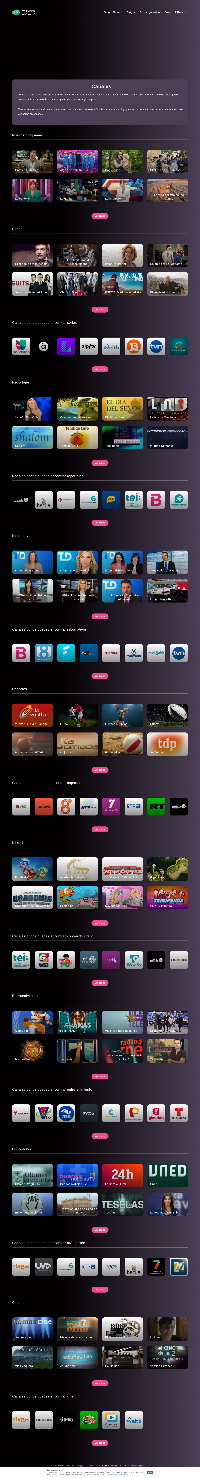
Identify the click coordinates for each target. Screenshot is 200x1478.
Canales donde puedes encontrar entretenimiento (52, 1089)
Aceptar (150, 1472)
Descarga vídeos (151, 12)
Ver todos (100, 216)
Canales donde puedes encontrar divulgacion (48, 1243)
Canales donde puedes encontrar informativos (49, 629)
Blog (107, 12)
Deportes (19, 689)
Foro (168, 12)
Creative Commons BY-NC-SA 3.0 (115, 1466)
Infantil (17, 842)
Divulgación (21, 1149)
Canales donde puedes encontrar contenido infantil (53, 936)
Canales (118, 12)
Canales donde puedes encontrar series (44, 323)
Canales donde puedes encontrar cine (43, 1396)
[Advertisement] (100, 45)
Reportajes (21, 382)
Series (17, 229)
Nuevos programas (27, 135)
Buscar (181, 12)
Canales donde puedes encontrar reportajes (47, 476)
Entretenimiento (25, 996)
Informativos (22, 536)
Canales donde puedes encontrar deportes (46, 783)
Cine (15, 1303)
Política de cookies (121, 1475)
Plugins (132, 12)
